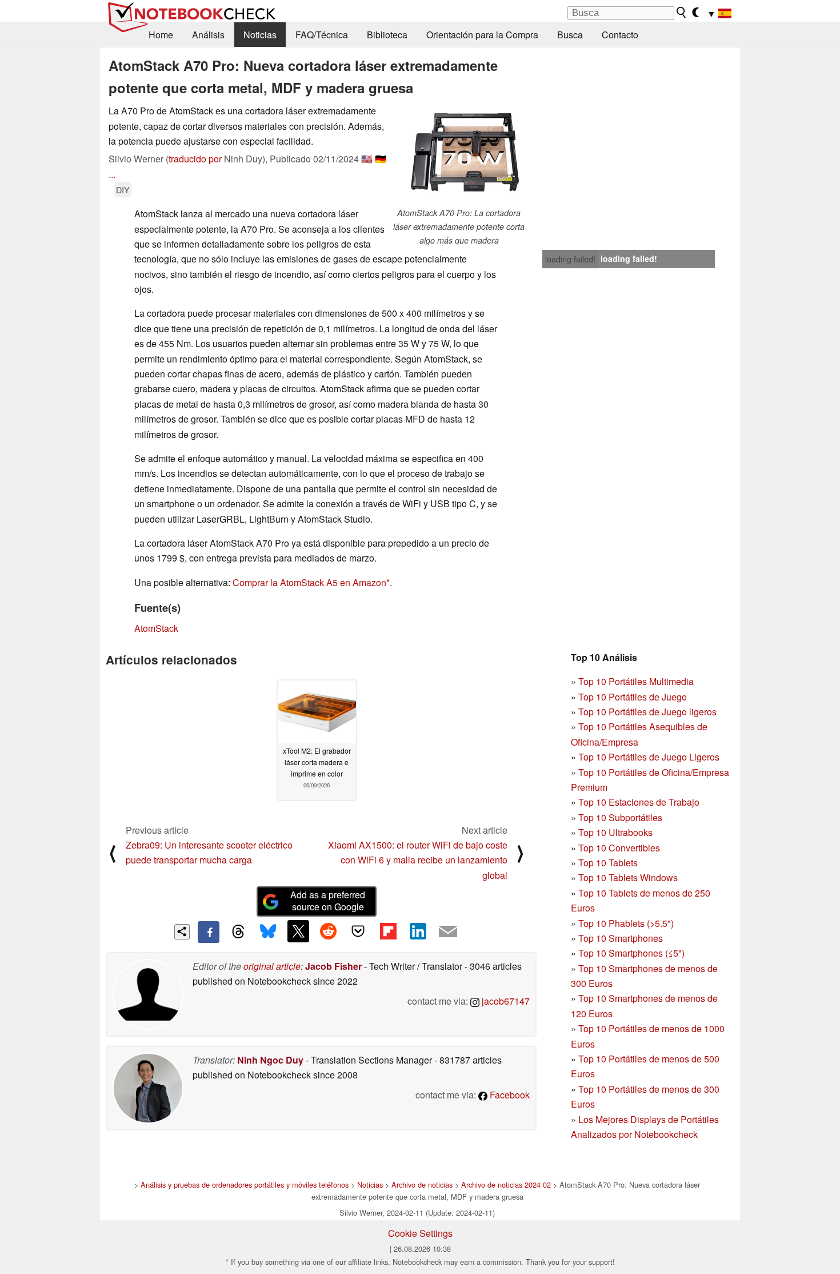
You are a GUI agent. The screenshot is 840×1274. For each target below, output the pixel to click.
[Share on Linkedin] (418, 931)
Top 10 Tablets (608, 862)
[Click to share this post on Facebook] (208, 932)
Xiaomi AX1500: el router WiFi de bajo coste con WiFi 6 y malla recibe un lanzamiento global (417, 860)
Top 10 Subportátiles (620, 817)
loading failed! (570, 259)
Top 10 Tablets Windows (628, 877)
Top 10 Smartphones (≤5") (631, 953)
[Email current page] (448, 932)
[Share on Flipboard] (388, 931)
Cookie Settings (420, 1233)
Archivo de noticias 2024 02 (506, 1184)
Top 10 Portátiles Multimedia (636, 681)
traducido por (195, 158)
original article (272, 966)
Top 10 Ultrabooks (615, 832)
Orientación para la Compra (482, 34)
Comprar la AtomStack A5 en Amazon (309, 582)
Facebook (508, 1094)
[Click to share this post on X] (298, 931)
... (112, 174)
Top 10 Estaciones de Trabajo (638, 802)
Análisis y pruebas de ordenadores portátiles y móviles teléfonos (245, 1184)
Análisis (208, 34)
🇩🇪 (380, 158)
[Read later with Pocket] (358, 931)
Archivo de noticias (422, 1184)
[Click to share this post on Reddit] (328, 931)
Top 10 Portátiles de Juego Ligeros (648, 756)
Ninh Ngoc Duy (270, 1059)
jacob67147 (504, 1001)
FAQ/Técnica (321, 34)
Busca (570, 34)
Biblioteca (387, 34)
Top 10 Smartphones (620, 938)
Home (161, 34)
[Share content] (182, 931)
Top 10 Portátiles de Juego (632, 696)
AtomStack (156, 628)
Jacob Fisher (333, 966)
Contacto (620, 34)
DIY (123, 190)
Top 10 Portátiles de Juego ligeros (647, 711)
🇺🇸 (367, 158)
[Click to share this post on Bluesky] (268, 932)
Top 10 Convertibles (619, 847)
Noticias (260, 34)
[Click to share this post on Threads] (238, 932)
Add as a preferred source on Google (327, 900)
